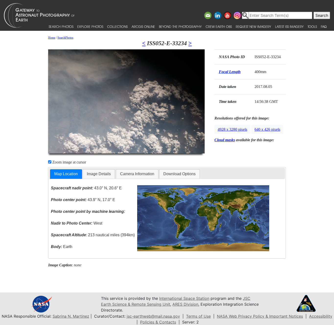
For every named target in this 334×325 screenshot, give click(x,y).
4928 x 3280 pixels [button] (232, 129)
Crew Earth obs (219, 26)
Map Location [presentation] (66, 174)
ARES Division (185, 304)
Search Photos (61, 26)
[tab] (66, 174)
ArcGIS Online (143, 26)
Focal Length (230, 72)
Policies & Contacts (158, 322)
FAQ (324, 26)
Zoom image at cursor (68, 162)
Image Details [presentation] (99, 174)
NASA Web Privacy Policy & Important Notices (260, 316)
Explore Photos (90, 26)
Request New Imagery (253, 26)
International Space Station (184, 298)
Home (51, 37)
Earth (61, 247)
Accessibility (320, 316)
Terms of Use (198, 316)
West (76, 223)
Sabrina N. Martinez (71, 316)
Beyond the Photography (180, 26)
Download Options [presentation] (179, 174)
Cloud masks (224, 140)
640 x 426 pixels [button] (267, 129)
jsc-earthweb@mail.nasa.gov (153, 316)
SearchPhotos (65, 37)
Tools (312, 26)
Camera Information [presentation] (137, 174)
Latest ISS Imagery (289, 26)
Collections (117, 26)
